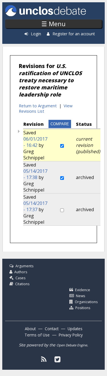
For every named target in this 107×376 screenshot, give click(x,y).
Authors (20, 272)
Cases (20, 278)
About (30, 328)
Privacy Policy (71, 335)
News (80, 295)
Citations (22, 284)
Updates (75, 328)
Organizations (86, 301)
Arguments (24, 266)
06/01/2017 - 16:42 (35, 142)
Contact (51, 328)
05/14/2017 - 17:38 (35, 174)
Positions (82, 307)
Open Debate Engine (71, 345)
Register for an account (74, 33)
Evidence (82, 289)
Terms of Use (37, 335)
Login (36, 33)
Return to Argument (38, 105)
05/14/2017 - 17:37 (35, 206)
